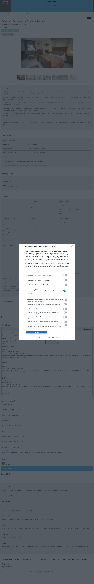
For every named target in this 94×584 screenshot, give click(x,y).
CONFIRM (36, 332)
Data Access (47, 337)
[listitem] (47, 272)
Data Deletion (39, 337)
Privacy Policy (55, 337)
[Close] (72, 246)
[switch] (65, 275)
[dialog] (47, 292)
